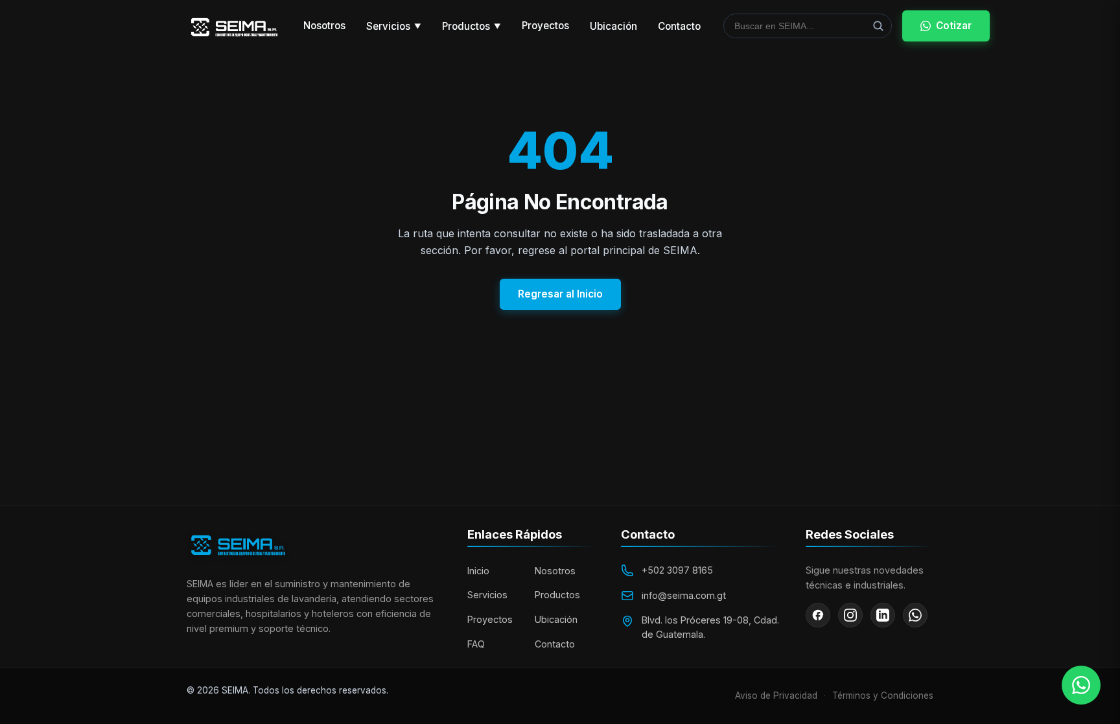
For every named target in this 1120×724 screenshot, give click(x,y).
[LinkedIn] (882, 615)
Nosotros (324, 25)
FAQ (476, 643)
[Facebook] (818, 615)
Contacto (679, 26)
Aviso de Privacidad (776, 695)
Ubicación (613, 26)
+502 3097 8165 (677, 570)
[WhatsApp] (915, 615)
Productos (471, 26)
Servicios (393, 26)
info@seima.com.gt (684, 595)
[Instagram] (850, 615)
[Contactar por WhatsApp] (1081, 685)
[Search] (878, 26)
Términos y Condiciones (882, 695)
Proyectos (545, 25)
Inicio (478, 570)
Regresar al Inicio (560, 294)
